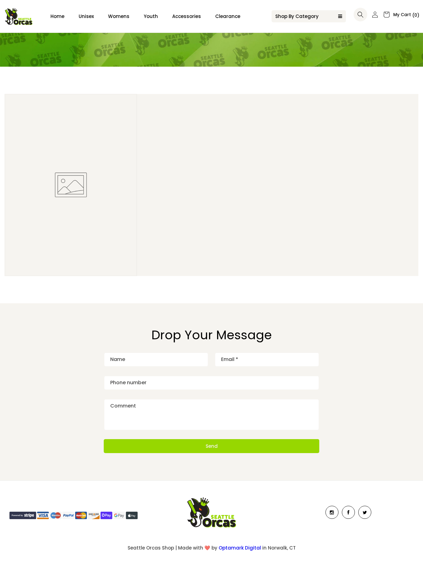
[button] (360, 14)
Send (212, 446)
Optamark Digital (240, 548)
